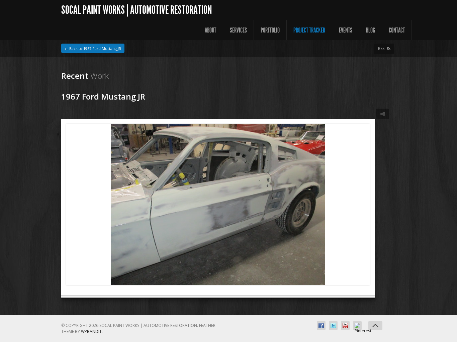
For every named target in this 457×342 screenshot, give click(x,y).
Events (345, 30)
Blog (370, 30)
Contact (397, 30)
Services (238, 30)
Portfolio (270, 30)
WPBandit (91, 331)
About (210, 30)
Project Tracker (309, 30)
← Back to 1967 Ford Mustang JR (93, 48)
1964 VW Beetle (382, 114)
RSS (381, 48)
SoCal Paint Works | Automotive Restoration (136, 10)
